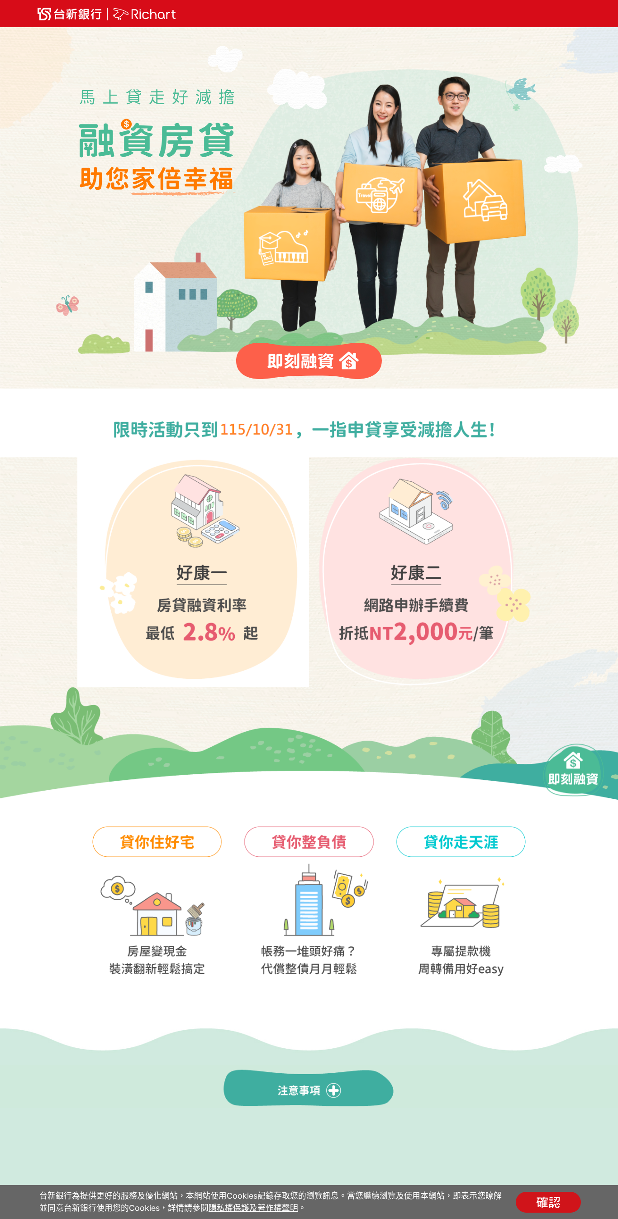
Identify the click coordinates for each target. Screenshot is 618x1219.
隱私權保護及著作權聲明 (253, 1208)
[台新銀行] (107, 14)
